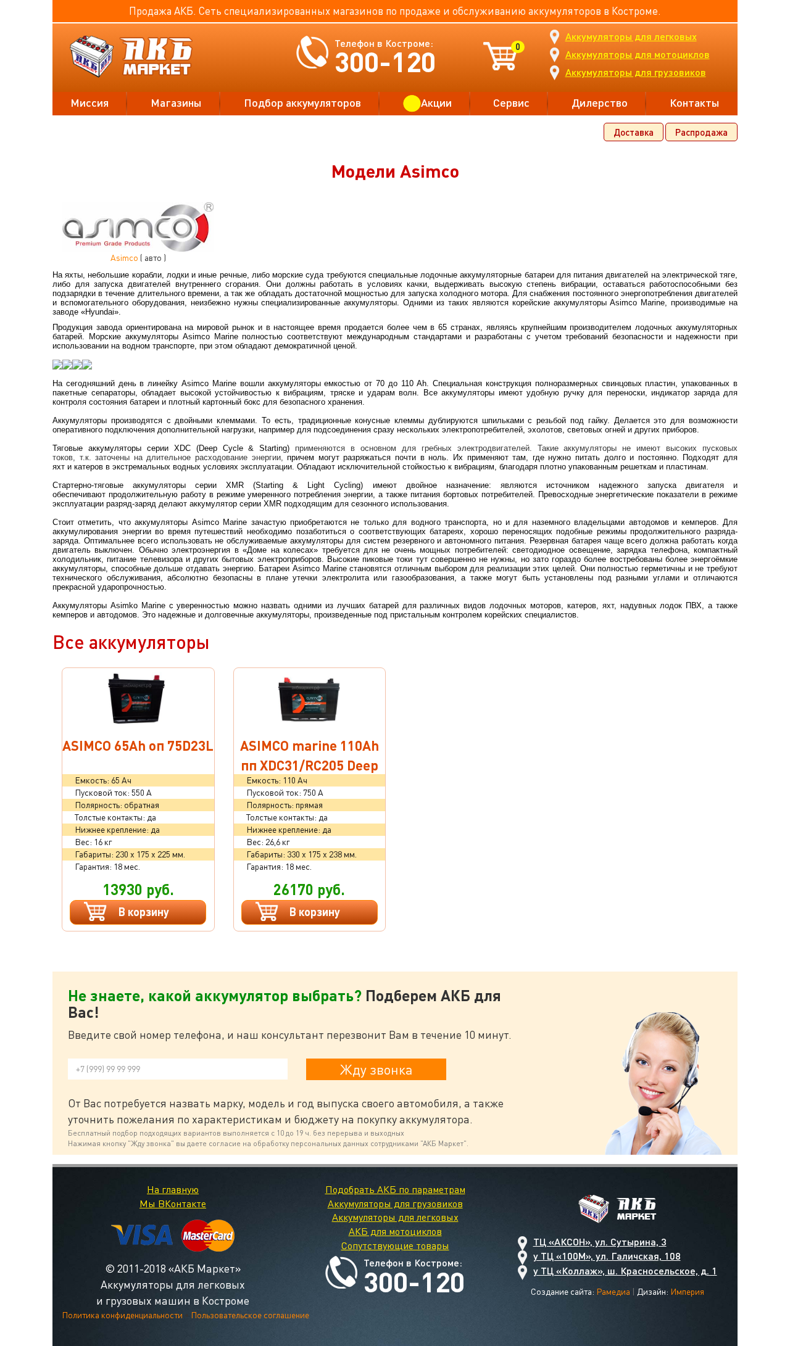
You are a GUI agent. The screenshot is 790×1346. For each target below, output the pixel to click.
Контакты (695, 102)
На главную (173, 1189)
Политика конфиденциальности (122, 1315)
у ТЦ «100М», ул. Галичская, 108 (607, 1255)
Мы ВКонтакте (172, 1203)
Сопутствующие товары (395, 1245)
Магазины (176, 102)
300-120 (385, 61)
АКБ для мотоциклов (395, 1231)
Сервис (511, 102)
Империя (687, 1291)
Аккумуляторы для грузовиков (635, 72)
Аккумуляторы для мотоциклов (637, 54)
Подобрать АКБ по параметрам (395, 1189)
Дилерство (600, 102)
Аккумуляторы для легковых (631, 36)
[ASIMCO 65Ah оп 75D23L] (138, 699)
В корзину (143, 912)
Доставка (633, 132)
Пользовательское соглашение (250, 1315)
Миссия (89, 102)
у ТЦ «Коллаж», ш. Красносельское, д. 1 (625, 1270)
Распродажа (701, 132)
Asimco (124, 257)
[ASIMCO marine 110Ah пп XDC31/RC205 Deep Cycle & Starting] (310, 699)
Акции (436, 102)
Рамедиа (613, 1291)
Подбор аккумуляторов (302, 102)
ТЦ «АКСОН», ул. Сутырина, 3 (600, 1241)
